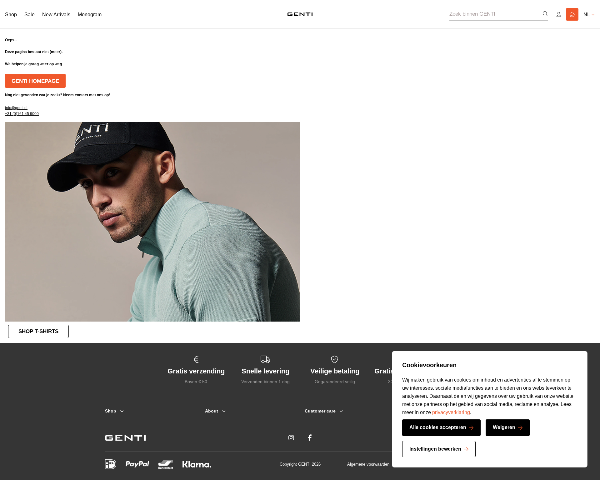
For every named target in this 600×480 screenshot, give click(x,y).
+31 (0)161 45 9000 (22, 114)
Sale (29, 14)
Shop (11, 14)
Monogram (90, 14)
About (211, 410)
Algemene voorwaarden (368, 464)
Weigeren (504, 427)
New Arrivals (56, 14)
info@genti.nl (16, 108)
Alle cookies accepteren (437, 427)
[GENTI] (300, 14)
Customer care (320, 410)
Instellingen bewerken (435, 449)
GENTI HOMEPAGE (35, 81)
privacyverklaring (451, 412)
